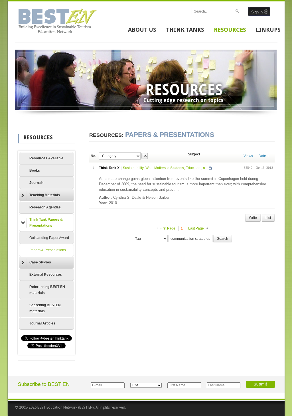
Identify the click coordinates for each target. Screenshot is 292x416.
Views (248, 156)
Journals (36, 183)
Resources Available (46, 158)
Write (253, 218)
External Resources (45, 275)
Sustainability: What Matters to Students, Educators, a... (165, 168)
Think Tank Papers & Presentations (46, 223)
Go (144, 156)
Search (222, 239)
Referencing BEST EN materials (47, 290)
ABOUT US (142, 29)
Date (262, 156)
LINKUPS (268, 29)
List (268, 218)
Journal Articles (42, 323)
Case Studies (40, 262)
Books (34, 171)
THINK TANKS (185, 29)
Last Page (196, 228)
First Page (167, 228)
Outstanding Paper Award (49, 238)
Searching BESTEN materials (45, 308)
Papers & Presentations (47, 250)
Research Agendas (45, 207)
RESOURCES (230, 29)
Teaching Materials (44, 195)
